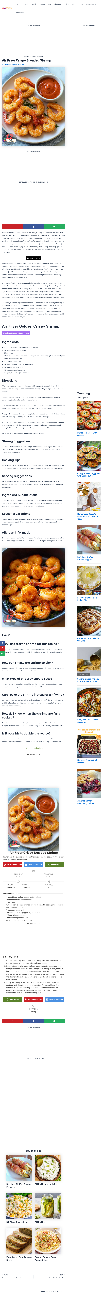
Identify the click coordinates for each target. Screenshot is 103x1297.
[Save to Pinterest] (12, 226)
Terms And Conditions (87, 4)
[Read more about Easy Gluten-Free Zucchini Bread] (19, 1241)
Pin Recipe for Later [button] (14, 865)
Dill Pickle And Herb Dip (46, 1184)
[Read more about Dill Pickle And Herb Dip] (48, 1168)
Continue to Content (34, 748)
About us (57, 4)
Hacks (42, 4)
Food (26, 4)
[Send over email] (54, 226)
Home (18, 4)
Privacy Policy (70, 4)
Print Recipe (55, 865)
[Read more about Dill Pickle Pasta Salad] (19, 1206)
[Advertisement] (33, 41)
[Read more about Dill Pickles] (48, 1206)
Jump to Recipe (34, 258)
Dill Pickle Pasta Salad (17, 1222)
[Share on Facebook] (33, 226)
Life (49, 4)
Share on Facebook (34, 865)
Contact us (20, 12)
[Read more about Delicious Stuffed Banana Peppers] (19, 1168)
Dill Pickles (40, 1222)
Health (33, 4)
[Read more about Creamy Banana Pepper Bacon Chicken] (48, 1241)
